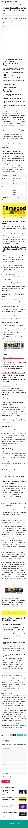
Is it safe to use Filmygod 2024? (13, 98)
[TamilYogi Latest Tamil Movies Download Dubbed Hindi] (23, 799)
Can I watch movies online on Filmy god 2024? (14, 101)
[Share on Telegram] (21, 735)
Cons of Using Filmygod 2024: (13, 77)
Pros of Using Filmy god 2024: (13, 75)
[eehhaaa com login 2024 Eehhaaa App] (23, 792)
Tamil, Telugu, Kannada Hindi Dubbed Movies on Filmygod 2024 (12, 60)
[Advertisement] (14, 42)
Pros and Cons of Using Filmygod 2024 (14, 72)
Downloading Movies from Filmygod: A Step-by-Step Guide (13, 90)
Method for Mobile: (10, 84)
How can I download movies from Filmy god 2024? (14, 106)
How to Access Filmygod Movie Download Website (13, 81)
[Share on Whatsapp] (18, 735)
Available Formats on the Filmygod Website (12, 64)
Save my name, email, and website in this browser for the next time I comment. (14, 777)
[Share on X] (14, 735)
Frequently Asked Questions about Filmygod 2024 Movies (12, 95)
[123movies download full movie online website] (23, 814)
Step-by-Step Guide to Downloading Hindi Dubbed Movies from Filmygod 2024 (13, 68)
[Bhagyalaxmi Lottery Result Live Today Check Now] (23, 806)
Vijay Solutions (10, 1)
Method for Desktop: (11, 87)
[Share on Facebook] (11, 735)
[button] (2, 1)
